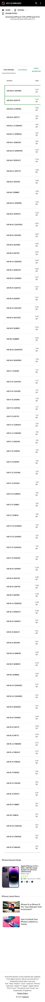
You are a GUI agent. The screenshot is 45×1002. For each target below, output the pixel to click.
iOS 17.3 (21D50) (13, 462)
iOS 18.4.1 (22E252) (14, 261)
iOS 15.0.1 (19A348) (14, 836)
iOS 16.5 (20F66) (13, 595)
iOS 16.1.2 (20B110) (14, 653)
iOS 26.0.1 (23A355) (14, 203)
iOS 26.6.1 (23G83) (14, 91)
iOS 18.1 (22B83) (13, 339)
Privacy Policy (22, 993)
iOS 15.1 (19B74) (12, 815)
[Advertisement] (22, 42)
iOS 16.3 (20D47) (13, 632)
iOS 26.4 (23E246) (14, 142)
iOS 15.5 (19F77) (13, 735)
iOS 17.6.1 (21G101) (14, 382)
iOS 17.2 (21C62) (13, 483)
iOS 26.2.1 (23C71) (14, 171)
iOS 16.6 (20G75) (13, 578)
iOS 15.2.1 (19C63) (13, 783)
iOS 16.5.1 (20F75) (13, 586)
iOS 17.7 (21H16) (13, 371)
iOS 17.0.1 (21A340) (14, 547)
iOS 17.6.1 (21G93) (14, 391)
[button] (7, 10)
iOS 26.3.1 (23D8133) (14, 151)
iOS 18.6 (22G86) (13, 245)
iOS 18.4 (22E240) (14, 270)
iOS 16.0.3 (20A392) (14, 685)
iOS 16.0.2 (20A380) (14, 696)
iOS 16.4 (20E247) (14, 612)
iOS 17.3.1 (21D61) (13, 451)
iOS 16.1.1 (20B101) (13, 664)
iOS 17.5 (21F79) (13, 416)
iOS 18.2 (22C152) (14, 317)
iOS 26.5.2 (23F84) (14, 109)
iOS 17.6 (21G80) (13, 399)
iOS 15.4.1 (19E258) (14, 744)
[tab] (9, 69)
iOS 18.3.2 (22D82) (14, 278)
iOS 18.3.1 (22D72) (14, 288)
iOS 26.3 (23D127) (14, 160)
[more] (40, 3)
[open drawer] (3, 3)
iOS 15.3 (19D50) (13, 772)
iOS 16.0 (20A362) (14, 707)
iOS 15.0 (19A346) (13, 847)
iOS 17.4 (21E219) (13, 441)
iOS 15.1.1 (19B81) (13, 804)
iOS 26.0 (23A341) (14, 214)
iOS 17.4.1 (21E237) (14, 425)
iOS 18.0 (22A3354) (14, 360)
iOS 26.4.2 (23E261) (14, 126)
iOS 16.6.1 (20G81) (14, 569)
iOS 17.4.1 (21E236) (14, 433)
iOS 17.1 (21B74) (12, 515)
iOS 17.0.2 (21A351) (14, 537)
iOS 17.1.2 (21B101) (14, 494)
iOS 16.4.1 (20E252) (14, 603)
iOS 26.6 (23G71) (13, 100)
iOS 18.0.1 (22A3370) (14, 350)
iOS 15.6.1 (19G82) (14, 717)
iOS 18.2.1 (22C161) (14, 308)
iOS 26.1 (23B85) (13, 192)
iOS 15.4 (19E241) (13, 752)
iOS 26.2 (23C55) (13, 182)
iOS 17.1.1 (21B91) (13, 504)
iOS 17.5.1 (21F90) (13, 408)
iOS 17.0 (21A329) (13, 558)
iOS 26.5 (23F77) (13, 117)
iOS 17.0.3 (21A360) (14, 526)
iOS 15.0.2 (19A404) (14, 826)
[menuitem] (14, 3)
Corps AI (25, 997)
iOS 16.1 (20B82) (13, 675)
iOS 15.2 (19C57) (13, 794)
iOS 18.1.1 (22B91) (13, 328)
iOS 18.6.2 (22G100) (14, 224)
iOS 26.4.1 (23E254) (14, 134)
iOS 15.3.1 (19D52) (13, 762)
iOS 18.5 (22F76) (13, 253)
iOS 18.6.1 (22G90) (14, 235)
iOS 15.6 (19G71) (13, 727)
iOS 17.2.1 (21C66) (14, 472)
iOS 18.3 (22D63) (13, 298)
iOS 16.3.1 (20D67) (14, 621)
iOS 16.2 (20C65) (13, 643)
